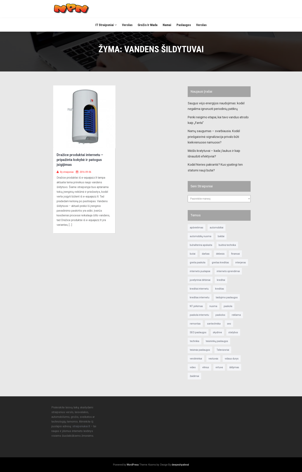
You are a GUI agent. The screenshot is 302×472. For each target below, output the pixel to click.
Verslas (127, 25)
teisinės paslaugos (200, 349)
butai (192, 253)
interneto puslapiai (200, 271)
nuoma (213, 306)
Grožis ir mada (147, 25)
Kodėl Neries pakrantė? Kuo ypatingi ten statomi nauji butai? (215, 167)
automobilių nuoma (200, 236)
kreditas (219, 288)
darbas (206, 253)
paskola (228, 306)
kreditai (221, 280)
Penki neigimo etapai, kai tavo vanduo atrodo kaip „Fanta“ (218, 120)
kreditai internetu (199, 288)
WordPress (133, 464)
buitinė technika (227, 245)
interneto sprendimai (228, 271)
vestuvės (213, 358)
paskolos (220, 315)
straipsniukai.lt (81, 426)
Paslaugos (184, 25)
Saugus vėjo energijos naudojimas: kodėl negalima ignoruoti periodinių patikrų (216, 106)
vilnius (205, 367)
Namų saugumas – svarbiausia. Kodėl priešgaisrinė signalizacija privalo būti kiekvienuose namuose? (214, 136)
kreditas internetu (199, 297)
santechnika (214, 323)
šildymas (234, 367)
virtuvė (219, 367)
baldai (221, 236)
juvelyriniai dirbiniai (200, 280)
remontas (195, 323)
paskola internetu (199, 315)
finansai (235, 253)
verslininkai (196, 358)
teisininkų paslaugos (217, 341)
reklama (236, 315)
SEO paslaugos (198, 332)
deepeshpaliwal (180, 464)
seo (229, 323)
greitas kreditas (220, 262)
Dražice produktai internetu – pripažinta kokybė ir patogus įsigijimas (80, 160)
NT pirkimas (196, 306)
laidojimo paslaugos (227, 297)
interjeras (240, 262)
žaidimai (194, 376)
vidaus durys (232, 358)
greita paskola (197, 262)
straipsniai (68, 172)
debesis (220, 253)
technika (194, 341)
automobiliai (216, 227)
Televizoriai (223, 349)
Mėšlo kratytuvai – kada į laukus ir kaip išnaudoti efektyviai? (214, 153)
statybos (233, 332)
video (193, 367)
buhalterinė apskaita (201, 245)
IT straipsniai (104, 25)
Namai (167, 25)
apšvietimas (196, 227)
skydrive (217, 332)
